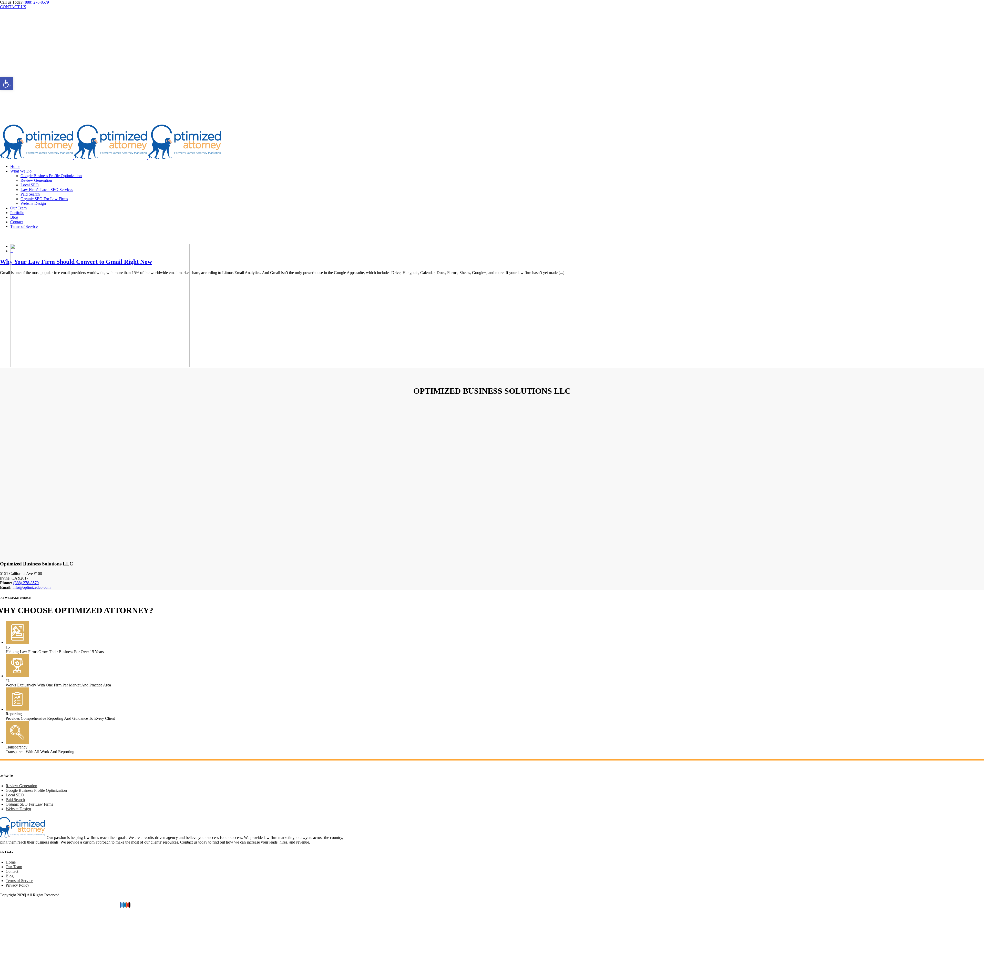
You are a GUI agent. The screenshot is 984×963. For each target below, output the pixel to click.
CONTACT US (13, 7)
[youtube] (128, 905)
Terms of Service (19, 880)
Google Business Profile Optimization (36, 790)
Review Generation (21, 786)
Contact (12, 871)
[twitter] (122, 905)
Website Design (18, 809)
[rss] (126, 905)
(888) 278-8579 (36, 2)
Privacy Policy (17, 885)
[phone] (129, 905)
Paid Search (15, 799)
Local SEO (15, 795)
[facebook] (120, 905)
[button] (6, 83)
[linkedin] (125, 905)
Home (11, 862)
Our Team (14, 867)
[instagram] (123, 905)
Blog (10, 876)
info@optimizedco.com (31, 587)
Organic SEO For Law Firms (29, 804)
